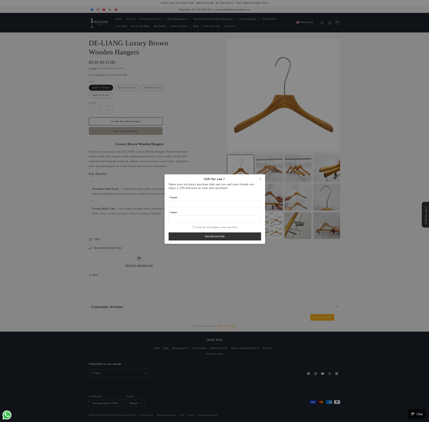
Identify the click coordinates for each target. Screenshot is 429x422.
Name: (173, 212)
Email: (174, 197)
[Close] (260, 179)
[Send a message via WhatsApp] (7, 415)
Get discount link (215, 236)
